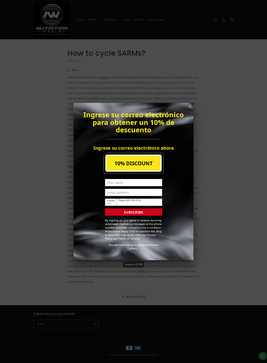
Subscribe (133, 212)
